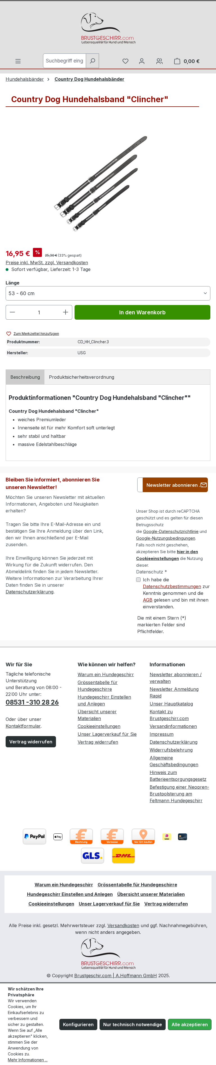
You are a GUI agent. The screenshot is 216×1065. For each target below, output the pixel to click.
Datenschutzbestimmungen (172, 586)
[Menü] (18, 61)
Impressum (162, 734)
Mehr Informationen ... (28, 1059)
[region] (108, 182)
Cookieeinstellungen (99, 726)
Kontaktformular (23, 726)
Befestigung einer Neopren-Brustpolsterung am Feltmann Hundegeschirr (179, 793)
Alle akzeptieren (190, 1024)
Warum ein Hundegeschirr (106, 674)
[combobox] (64, 60)
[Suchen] (92, 60)
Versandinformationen (173, 726)
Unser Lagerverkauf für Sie (107, 734)
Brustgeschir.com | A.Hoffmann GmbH (115, 975)
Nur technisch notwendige (132, 1024)
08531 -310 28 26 (32, 702)
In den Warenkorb (142, 312)
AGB (147, 600)
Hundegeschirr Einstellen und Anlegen (70, 894)
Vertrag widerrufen (30, 742)
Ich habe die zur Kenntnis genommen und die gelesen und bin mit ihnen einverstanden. (176, 593)
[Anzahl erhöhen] (65, 312)
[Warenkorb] (159, 61)
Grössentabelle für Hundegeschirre (137, 884)
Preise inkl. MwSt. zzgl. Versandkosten (47, 262)
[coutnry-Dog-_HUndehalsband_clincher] (108, 182)
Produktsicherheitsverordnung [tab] (81, 377)
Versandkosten (123, 925)
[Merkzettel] (125, 61)
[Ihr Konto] (141, 61)
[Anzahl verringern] (12, 312)
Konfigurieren (78, 1024)
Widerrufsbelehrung (171, 750)
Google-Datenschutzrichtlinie (171, 531)
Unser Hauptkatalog (171, 704)
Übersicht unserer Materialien (151, 894)
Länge (12, 283)
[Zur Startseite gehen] (108, 28)
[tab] (25, 377)
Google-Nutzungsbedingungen (165, 538)
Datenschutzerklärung (29, 592)
